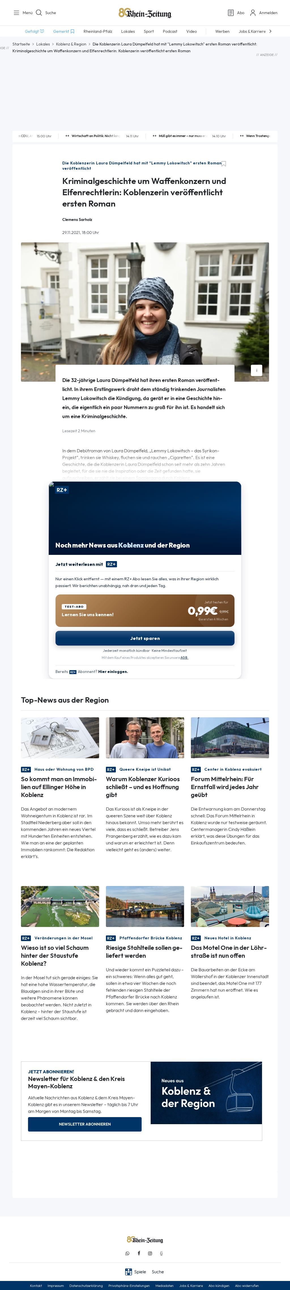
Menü (25, 12)
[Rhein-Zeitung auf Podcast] (161, 1253)
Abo (240, 12)
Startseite (21, 44)
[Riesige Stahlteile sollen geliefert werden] (145, 906)
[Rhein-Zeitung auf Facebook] (139, 1253)
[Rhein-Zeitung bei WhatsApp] (127, 1253)
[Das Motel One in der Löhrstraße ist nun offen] (230, 906)
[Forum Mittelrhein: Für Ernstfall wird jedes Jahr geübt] (230, 737)
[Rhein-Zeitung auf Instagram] (150, 1253)
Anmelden (268, 12)
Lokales (43, 44)
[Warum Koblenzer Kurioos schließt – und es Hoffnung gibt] (145, 737)
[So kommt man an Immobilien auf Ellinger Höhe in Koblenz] (60, 737)
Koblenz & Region (71, 44)
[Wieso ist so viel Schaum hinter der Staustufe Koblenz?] (60, 906)
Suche (50, 12)
